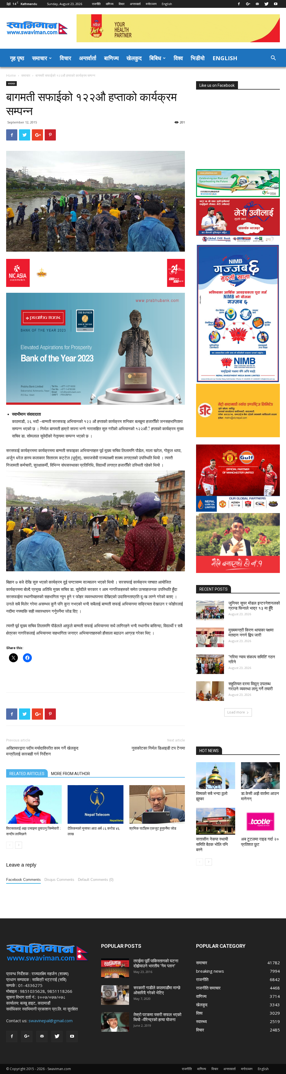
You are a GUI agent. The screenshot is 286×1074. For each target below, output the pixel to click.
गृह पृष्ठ (17, 58)
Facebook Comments (23, 880)
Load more (236, 712)
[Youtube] (275, 4)
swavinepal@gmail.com (50, 1020)
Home (11, 75)
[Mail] (257, 4)
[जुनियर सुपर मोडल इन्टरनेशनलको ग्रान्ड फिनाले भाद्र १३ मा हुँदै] (210, 610)
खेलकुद (134, 58)
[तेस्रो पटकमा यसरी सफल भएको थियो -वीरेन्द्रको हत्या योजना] (115, 1022)
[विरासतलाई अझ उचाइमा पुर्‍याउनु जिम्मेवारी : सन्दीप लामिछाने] (34, 804)
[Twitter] (266, 4)
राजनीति (96, 4)
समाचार (39, 58)
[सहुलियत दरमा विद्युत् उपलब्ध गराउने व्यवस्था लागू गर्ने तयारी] (210, 691)
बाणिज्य (111, 58)
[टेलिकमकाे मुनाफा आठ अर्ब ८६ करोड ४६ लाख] (95, 804)
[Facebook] (239, 4)
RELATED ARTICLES (26, 773)
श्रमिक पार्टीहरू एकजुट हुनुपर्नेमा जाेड (152, 828)
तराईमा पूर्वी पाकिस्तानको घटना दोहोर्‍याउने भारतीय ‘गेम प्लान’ (156, 963)
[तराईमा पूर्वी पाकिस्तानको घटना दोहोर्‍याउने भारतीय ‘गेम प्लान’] (115, 968)
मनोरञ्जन (151, 4)
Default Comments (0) (95, 880)
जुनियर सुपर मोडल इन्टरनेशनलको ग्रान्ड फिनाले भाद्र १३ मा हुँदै (254, 606)
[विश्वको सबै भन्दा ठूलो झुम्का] (215, 775)
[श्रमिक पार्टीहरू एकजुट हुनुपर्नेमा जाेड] (157, 804)
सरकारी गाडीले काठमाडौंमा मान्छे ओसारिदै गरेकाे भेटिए (157, 990)
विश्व (178, 58)
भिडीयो (198, 58)
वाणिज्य (109, 4)
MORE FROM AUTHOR (70, 773)
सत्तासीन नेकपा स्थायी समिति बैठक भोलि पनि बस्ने (212, 844)
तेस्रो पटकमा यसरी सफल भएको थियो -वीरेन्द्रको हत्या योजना (157, 1017)
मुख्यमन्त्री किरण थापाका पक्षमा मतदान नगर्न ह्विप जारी (250, 633)
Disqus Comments (59, 880)
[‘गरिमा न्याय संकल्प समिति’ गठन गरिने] (210, 664)
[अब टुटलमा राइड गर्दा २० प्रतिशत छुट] (260, 821)
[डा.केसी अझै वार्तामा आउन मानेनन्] (260, 775)
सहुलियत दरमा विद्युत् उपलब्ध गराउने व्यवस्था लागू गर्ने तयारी (250, 686)
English (167, 4)
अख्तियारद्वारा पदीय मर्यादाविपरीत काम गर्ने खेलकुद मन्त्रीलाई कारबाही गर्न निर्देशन (42, 751)
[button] (273, 58)
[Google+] (248, 4)
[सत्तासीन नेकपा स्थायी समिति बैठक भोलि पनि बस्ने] (215, 821)
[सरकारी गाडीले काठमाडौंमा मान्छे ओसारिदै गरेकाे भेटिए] (115, 995)
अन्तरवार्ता (135, 4)
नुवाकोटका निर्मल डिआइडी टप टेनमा (158, 748)
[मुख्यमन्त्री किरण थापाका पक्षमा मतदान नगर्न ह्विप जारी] (210, 637)
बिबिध (155, 58)
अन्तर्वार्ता (87, 58)
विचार (122, 4)
